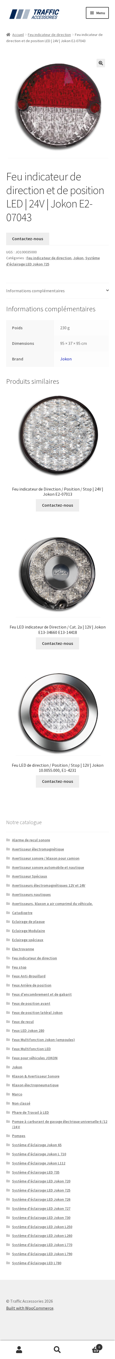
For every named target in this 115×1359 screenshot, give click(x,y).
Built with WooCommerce (29, 1308)
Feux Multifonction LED (31, 1048)
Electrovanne (23, 949)
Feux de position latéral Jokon (37, 1012)
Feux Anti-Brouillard (28, 976)
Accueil (18, 34)
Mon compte (19, 1350)
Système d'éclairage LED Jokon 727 (41, 1208)
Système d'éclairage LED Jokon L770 (42, 1244)
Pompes (18, 1135)
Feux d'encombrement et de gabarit (42, 994)
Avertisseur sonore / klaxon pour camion (45, 858)
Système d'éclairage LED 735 (35, 1172)
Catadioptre (22, 912)
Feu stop (19, 967)
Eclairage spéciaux (27, 939)
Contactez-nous (27, 238)
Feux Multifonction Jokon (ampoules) (43, 1039)
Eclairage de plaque (28, 921)
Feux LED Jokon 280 (28, 1030)
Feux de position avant (31, 1003)
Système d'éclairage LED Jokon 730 (41, 1217)
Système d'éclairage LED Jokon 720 (41, 1181)
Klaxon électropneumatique (35, 1085)
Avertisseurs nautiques (31, 894)
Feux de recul (23, 1021)
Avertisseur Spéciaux (29, 876)
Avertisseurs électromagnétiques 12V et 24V (48, 885)
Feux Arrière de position (31, 985)
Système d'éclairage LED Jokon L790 (42, 1253)
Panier (88, 1345)
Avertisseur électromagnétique (38, 849)
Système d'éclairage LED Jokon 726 (41, 1199)
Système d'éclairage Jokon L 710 (39, 1154)
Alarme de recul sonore (31, 840)
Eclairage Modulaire (28, 930)
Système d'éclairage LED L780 (36, 1263)
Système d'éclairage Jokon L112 (38, 1163)
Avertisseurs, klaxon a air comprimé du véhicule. (52, 903)
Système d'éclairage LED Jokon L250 (42, 1226)
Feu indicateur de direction (49, 34)
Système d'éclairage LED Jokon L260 (42, 1235)
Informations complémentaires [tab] (35, 290)
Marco (17, 1094)
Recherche (57, 1350)
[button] (101, 63)
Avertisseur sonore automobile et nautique (48, 867)
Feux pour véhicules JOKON (34, 1057)
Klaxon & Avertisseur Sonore (35, 1076)
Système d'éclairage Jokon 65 (37, 1144)
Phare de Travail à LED (30, 1112)
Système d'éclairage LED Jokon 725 (41, 1190)
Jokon (78, 257)
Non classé (21, 1103)
